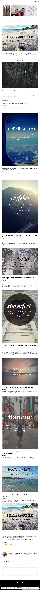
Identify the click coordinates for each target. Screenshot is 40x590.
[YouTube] (38, 1)
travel (9, 23)
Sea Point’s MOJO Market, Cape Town (29, 560)
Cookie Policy (20, 588)
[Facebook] (34, 1)
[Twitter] (35, 1)
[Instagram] (37, 1)
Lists (7, 23)
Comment (34, 573)
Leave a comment (20, 23)
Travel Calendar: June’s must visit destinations (10, 561)
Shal (4, 23)
